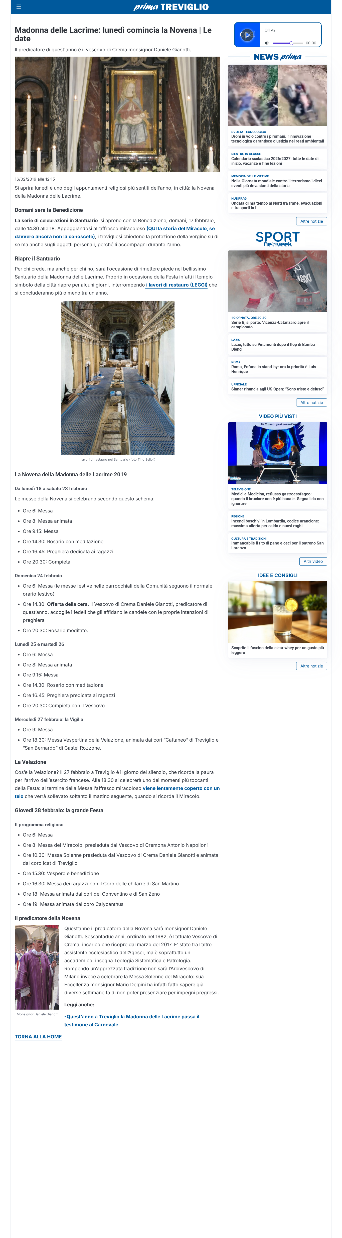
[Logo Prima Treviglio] (171, 7)
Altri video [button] (313, 561)
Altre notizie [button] (311, 221)
